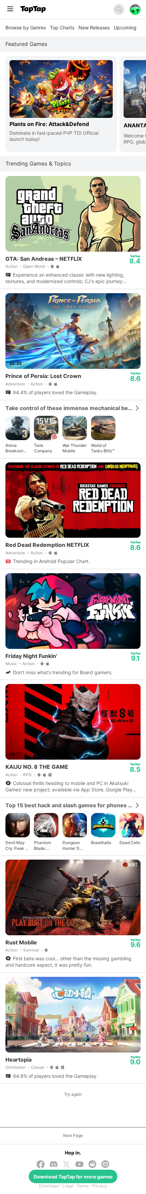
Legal (67, 1185)
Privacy (99, 1185)
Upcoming (125, 27)
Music (11, 663)
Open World (34, 266)
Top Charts (62, 27)
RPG (27, 774)
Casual (37, 1067)
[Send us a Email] (105, 1164)
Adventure (15, 383)
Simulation (15, 1067)
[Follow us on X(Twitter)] (66, 1165)
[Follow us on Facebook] (41, 1165)
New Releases (94, 27)
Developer (49, 1185)
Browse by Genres (25, 27)
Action (11, 266)
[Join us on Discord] (54, 1164)
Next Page (73, 1135)
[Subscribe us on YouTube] (79, 1164)
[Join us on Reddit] (92, 1164)
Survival (31, 949)
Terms (83, 1185)
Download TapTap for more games (73, 1176)
